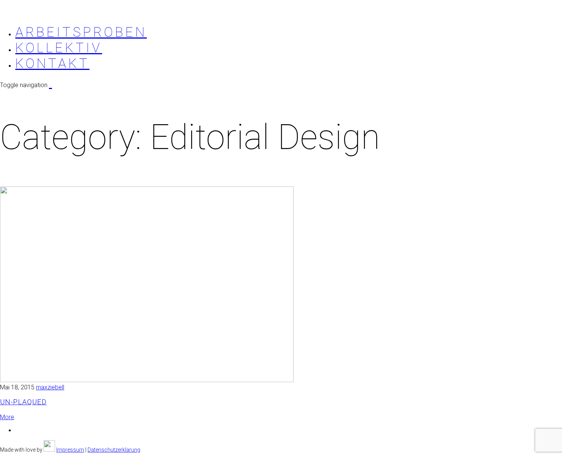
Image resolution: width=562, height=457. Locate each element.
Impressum (70, 450)
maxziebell (50, 387)
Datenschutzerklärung (114, 450)
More (7, 417)
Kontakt (52, 63)
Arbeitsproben (81, 32)
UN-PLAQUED (23, 402)
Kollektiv (58, 48)
